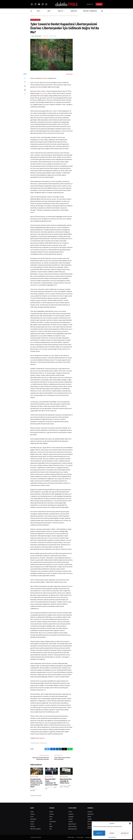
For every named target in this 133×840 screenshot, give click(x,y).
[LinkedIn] (24, 85)
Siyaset (51, 811)
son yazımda (43, 93)
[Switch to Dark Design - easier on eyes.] (31, 11)
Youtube (70, 819)
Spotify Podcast (72, 826)
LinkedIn (70, 821)
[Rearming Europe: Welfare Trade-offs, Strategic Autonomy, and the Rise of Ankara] (36, 771)
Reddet (112, 833)
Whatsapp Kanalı (72, 829)
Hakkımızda (90, 814)
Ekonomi (51, 814)
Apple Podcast (72, 824)
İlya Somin (69, 74)
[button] (130, 823)
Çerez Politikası (112, 837)
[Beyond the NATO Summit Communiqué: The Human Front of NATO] (51, 771)
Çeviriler (32, 821)
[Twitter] (24, 78)
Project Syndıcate (90, 11)
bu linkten (44, 78)
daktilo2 (74, 11)
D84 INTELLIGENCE (35, 19)
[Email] (24, 89)
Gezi (50, 829)
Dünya (51, 816)
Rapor (50, 826)
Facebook (70, 814)
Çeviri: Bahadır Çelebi (36, 36)
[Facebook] (24, 82)
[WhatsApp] (24, 93)
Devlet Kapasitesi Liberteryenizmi (39, 743)
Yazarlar (90, 819)
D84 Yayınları (91, 821)
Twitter (70, 811)
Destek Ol (90, 4)
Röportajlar (33, 819)
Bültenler (32, 826)
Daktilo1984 (32, 790)
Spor (50, 824)
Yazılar (32, 811)
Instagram (71, 816)
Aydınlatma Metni (89, 837)
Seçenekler (125, 833)
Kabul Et (99, 833)
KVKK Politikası (71, 837)
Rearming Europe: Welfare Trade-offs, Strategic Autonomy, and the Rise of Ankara (36, 783)
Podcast (32, 814)
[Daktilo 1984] (66, 4)
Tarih (50, 819)
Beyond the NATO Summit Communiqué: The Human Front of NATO (51, 782)
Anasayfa (32, 15)
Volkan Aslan (66, 786)
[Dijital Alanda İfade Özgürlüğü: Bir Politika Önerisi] (66, 771)
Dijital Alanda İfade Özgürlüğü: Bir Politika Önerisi (66, 781)
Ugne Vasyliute (40, 738)
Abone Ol (99, 4)
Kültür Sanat (52, 821)
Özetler (32, 824)
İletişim (89, 816)
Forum (31, 816)
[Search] (102, 11)
